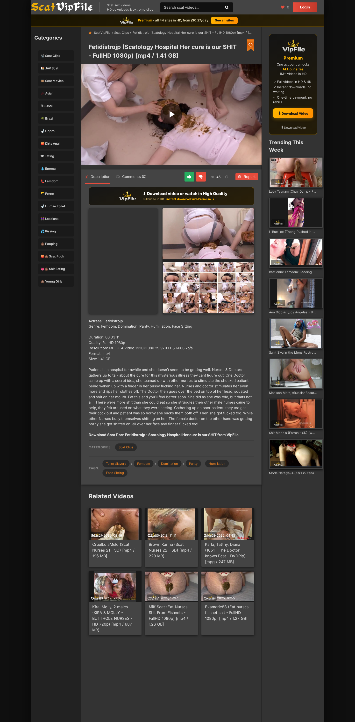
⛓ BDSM (47, 106)
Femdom (143, 464)
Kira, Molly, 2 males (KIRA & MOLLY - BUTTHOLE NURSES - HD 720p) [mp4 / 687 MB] (112, 618)
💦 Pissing (48, 231)
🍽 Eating (47, 156)
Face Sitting (115, 473)
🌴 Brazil (47, 118)
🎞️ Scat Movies (52, 81)
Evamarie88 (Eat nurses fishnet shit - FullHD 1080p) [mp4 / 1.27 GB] (226, 612)
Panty (193, 464)
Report (250, 176)
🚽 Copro (48, 131)
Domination (169, 464)
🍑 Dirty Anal (50, 143)
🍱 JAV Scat (49, 68)
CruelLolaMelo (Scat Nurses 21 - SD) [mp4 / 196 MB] (113, 550)
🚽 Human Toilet (53, 206)
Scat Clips (121, 32)
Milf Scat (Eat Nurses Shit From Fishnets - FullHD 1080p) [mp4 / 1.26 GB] (168, 615)
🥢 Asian (47, 93)
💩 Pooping (49, 244)
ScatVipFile (102, 32)
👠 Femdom (49, 181)
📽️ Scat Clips (50, 56)
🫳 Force (47, 194)
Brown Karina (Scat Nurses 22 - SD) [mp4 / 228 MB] (170, 550)
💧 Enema (48, 168)
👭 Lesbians (49, 219)
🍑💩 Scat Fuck (52, 256)
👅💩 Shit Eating (53, 269)
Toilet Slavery (116, 464)
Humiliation (217, 464)
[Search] (227, 7)
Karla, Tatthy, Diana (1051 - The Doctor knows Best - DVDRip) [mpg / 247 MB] (225, 553)
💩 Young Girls (51, 281)
